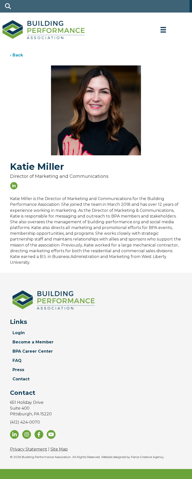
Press (18, 369)
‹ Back (16, 55)
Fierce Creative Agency (147, 457)
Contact (21, 379)
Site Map (59, 449)
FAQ (17, 360)
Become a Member (33, 342)
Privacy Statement (28, 449)
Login (18, 332)
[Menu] (163, 29)
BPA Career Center (32, 351)
